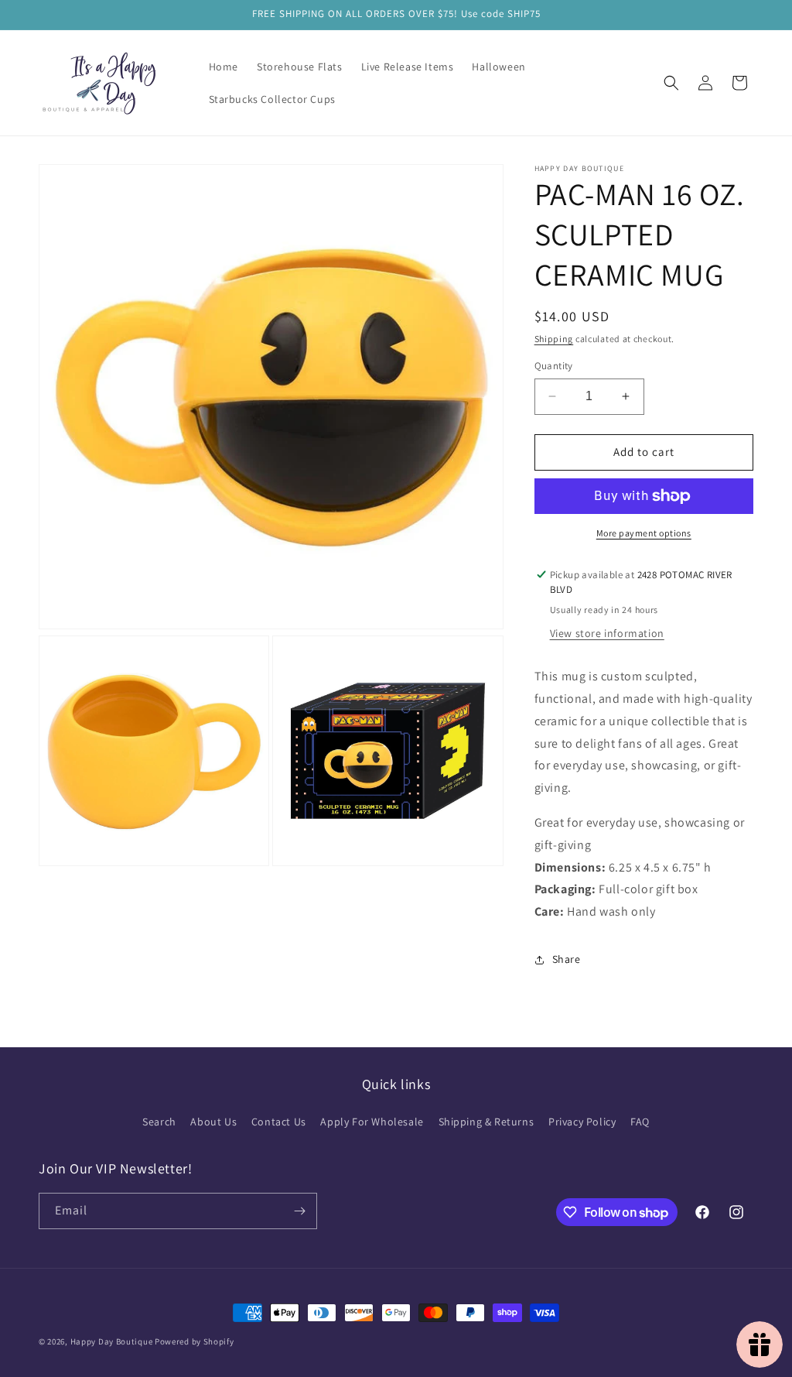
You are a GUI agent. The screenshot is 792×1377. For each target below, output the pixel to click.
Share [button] (566, 959)
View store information (607, 633)
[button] (671, 83)
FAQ (640, 1122)
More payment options (643, 533)
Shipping (554, 338)
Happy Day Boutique (111, 1341)
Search (159, 1122)
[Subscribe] (299, 1211)
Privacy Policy (582, 1122)
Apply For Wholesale (371, 1122)
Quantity (553, 365)
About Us (213, 1122)
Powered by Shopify (194, 1341)
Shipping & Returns (486, 1122)
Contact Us (278, 1122)
